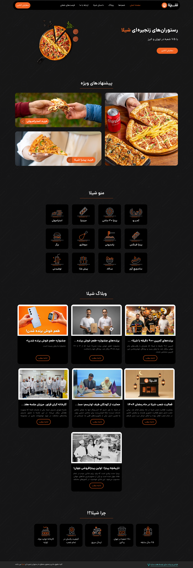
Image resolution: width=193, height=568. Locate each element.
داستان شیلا (98, 5)
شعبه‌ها (121, 5)
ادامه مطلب (150, 358)
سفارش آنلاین (23, 5)
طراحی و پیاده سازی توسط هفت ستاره (164, 564)
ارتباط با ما (84, 5)
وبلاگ (111, 5)
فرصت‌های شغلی (67, 5)
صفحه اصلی (135, 5)
